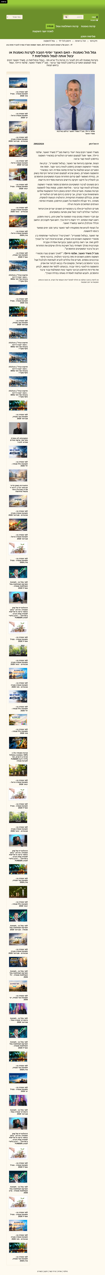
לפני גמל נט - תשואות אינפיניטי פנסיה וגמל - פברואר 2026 (19, 1020)
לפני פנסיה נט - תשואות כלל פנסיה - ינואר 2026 (19, 904)
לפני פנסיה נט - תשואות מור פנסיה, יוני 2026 (18, 998)
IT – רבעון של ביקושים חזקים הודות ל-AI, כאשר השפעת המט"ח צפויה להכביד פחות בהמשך (51, 45)
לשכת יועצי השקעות (43, 31)
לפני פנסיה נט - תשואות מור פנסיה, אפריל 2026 (20, 255)
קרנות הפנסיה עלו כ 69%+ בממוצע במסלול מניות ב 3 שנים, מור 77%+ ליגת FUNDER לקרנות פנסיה (18, 757)
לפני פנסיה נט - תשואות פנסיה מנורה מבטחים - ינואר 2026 (19, 210)
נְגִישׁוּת (3, 2)
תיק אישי (93, 41)
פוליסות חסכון (88, 36)
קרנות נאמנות (88, 26)
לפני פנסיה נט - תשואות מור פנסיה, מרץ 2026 (20, 880)
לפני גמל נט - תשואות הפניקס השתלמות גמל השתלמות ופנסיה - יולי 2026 (19, 974)
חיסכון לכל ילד (65, 41)
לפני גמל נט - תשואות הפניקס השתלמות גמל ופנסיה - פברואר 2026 (19, 928)
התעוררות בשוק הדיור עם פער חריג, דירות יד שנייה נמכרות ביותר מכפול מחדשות (19, 488)
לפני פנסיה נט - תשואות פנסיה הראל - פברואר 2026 (19, 163)
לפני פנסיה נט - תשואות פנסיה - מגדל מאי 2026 (19, 94)
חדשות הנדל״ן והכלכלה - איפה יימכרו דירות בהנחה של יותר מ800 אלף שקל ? (18, 278)
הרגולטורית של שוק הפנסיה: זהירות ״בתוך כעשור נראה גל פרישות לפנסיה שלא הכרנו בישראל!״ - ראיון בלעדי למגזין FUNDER (18, 613)
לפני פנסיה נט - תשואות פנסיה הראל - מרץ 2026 (19, 233)
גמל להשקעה (49, 41)
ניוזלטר (65, 1271)
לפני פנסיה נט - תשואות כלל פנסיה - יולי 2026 (19, 464)
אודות (60, 1271)
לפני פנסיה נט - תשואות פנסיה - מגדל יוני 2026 (19, 1089)
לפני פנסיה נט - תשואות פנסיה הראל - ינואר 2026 (19, 782)
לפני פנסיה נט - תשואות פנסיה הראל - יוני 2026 (19, 116)
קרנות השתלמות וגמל (67, 26)
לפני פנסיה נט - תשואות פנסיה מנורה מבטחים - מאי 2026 (19, 685)
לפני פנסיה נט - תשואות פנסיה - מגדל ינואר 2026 (19, 187)
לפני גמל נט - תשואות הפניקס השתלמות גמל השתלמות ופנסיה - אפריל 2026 (19, 585)
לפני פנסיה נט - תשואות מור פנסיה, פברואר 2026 (20, 323)
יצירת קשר (52, 1271)
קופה (94, 17)
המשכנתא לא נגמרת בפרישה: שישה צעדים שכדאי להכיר (19, 440)
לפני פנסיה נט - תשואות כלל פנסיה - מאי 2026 (19, 731)
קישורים (40, 1271)
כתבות (93, 20)
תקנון (46, 1271)
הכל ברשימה (80, 41)
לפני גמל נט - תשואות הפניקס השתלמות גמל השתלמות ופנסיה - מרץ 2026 (18, 1190)
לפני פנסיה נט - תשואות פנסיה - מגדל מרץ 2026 (19, 560)
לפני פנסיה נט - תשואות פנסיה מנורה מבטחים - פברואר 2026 (18, 139)
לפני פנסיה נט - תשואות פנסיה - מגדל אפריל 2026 (19, 639)
